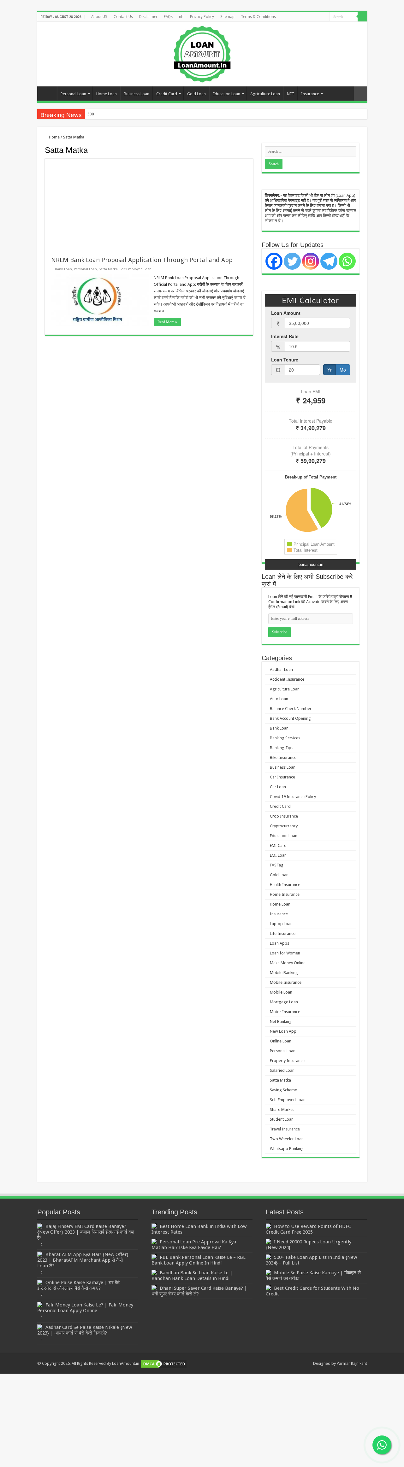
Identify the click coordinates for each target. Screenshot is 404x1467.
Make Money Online (288, 962)
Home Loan (106, 93)
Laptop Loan (281, 923)
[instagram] (324, 17)
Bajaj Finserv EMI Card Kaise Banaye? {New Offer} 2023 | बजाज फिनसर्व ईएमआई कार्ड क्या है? (85, 1232)
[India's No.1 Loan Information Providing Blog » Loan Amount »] (202, 53)
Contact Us (123, 17)
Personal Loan (73, 93)
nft (181, 17)
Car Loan (278, 786)
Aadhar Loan (281, 669)
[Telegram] (328, 261)
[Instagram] (310, 261)
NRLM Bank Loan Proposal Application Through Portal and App (142, 260)
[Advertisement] (149, 203)
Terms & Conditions (258, 17)
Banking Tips (281, 747)
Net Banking (281, 1021)
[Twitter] (312, 17)
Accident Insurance (287, 679)
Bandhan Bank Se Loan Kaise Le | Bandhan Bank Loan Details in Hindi (192, 1275)
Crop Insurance (284, 816)
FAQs (168, 17)
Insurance (310, 93)
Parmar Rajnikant (352, 1363)
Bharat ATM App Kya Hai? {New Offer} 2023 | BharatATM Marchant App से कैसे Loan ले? (83, 1260)
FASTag (276, 865)
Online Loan (280, 1041)
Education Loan (226, 93)
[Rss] (300, 17)
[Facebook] (306, 17)
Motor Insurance (285, 1011)
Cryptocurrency (284, 826)
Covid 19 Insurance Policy (293, 796)
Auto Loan (279, 698)
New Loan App (283, 1031)
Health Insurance (285, 884)
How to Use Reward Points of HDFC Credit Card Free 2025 (308, 1229)
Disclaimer (148, 17)
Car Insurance (282, 777)
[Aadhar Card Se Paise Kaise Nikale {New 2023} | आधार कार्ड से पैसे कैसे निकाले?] (39, 1326)
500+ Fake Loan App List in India (116, 114)
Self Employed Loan (136, 269)
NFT (290, 93)
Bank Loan (63, 269)
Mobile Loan (281, 992)
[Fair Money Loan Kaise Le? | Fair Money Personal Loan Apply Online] (39, 1304)
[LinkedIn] (318, 17)
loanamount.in (310, 564)
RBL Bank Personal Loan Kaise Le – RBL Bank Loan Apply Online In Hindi (199, 1260)
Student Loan (282, 1119)
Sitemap (227, 17)
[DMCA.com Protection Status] (163, 1363)
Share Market (282, 1109)
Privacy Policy (202, 17)
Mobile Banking (284, 972)
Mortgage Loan (284, 1002)
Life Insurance (282, 933)
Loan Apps (279, 943)
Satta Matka (108, 269)
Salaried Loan (282, 1070)
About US (99, 17)
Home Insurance (285, 894)
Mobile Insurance (285, 982)
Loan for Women (285, 953)
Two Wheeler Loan (287, 1138)
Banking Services (285, 738)
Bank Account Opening (290, 718)
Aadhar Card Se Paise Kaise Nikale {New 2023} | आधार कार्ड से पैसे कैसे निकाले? (84, 1330)
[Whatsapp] (347, 261)
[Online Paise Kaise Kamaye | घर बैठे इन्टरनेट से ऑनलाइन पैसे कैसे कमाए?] (39, 1282)
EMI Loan (278, 855)
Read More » (167, 322)
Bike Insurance (283, 757)
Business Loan (136, 93)
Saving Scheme (283, 1090)
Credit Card (166, 93)
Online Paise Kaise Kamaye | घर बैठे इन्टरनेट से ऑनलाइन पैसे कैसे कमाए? (78, 1285)
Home (48, 93)
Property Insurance (287, 1060)
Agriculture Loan (265, 93)
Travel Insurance (285, 1129)
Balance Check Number (291, 708)
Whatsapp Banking (287, 1148)
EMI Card (278, 845)
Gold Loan (196, 93)
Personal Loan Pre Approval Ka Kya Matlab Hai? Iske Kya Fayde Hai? (194, 1244)
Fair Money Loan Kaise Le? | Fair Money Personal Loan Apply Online (85, 1307)
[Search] (362, 16)
